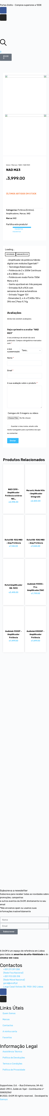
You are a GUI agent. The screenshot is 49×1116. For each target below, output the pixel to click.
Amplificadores (12, 214)
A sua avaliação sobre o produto (22, 383)
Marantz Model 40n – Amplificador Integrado (35, 493)
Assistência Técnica (12, 1051)
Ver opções (33, 508)
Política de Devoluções (14, 1057)
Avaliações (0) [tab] (22, 254)
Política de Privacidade (14, 1069)
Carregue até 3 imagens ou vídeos (23, 413)
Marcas (14, 165)
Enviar (13, 440)
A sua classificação (13, 350)
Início (8, 165)
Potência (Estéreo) (26, 210)
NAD (20, 165)
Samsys (4, 1099)
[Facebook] (3, 10)
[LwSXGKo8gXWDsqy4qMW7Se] (24, 94)
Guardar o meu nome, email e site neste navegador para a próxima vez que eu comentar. (24, 429)
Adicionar (11, 202)
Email (10, 370)
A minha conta (10, 1031)
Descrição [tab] (10, 254)
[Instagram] (3, 17)
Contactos (8, 1025)
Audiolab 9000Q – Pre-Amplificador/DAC (35, 587)
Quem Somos (9, 1013)
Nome (10, 358)
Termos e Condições (12, 1063)
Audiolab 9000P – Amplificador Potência (13, 634)
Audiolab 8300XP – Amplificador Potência (35, 634)
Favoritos (7, 1037)
